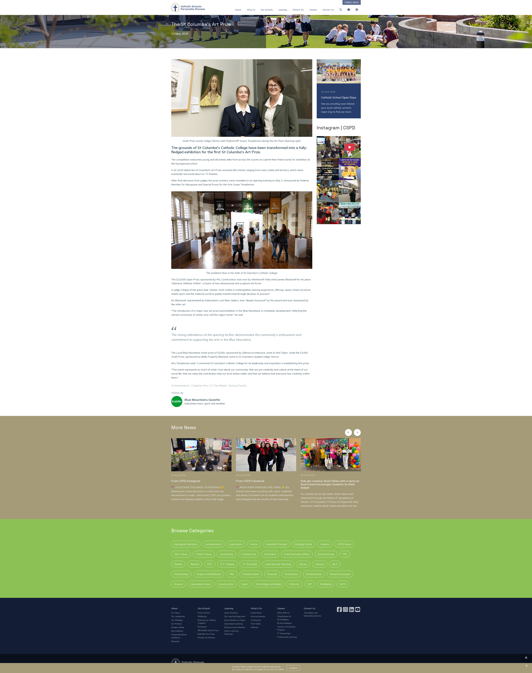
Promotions (291, 574)
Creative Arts (248, 554)
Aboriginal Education (185, 544)
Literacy (319, 564)
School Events (314, 574)
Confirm (293, 668)
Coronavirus (226, 554)
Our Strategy (177, 620)
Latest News (256, 613)
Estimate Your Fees (206, 634)
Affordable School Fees (208, 630)
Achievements (213, 544)
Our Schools (267, 9)
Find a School (204, 613)
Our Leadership (178, 616)
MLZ (334, 564)
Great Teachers (231, 613)
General (194, 564)
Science (178, 584)
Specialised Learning (233, 623)
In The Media (250, 564)
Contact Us (328, 9)
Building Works (303, 544)
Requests (175, 641)
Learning (282, 9)
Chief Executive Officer (297, 554)
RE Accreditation (284, 623)
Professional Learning (287, 637)
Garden (178, 564)
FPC (345, 554)
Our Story (175, 613)
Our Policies (176, 623)
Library (303, 564)
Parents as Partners (206, 637)
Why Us (251, 9)
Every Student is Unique (234, 620)
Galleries (254, 627)
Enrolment (270, 554)
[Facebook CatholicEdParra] (339, 609)
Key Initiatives (177, 631)
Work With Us (283, 613)
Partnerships (181, 574)
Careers (313, 9)
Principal (272, 574)
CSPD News (344, 544)
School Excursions (340, 574)
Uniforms (294, 584)
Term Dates (256, 623)
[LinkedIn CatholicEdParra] (352, 609)
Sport (244, 584)
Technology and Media (268, 584)
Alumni (254, 544)
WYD (343, 584)
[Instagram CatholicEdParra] (346, 609)
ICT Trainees (227, 564)
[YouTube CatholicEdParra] (358, 609)
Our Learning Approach (234, 616)
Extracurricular (326, 554)
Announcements (258, 616)
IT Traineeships (284, 633)
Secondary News (200, 584)
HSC (209, 564)
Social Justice (225, 584)
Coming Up (256, 620)
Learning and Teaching (278, 564)
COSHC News (204, 554)
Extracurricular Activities (234, 627)
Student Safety (177, 627)
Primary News (250, 574)
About (238, 9)
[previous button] (348, 432)
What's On (298, 9)
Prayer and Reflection (209, 574)
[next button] (357, 432)
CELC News (181, 554)
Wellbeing (326, 584)
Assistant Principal (276, 544)
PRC (231, 574)
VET (309, 584)
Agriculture (236, 544)
